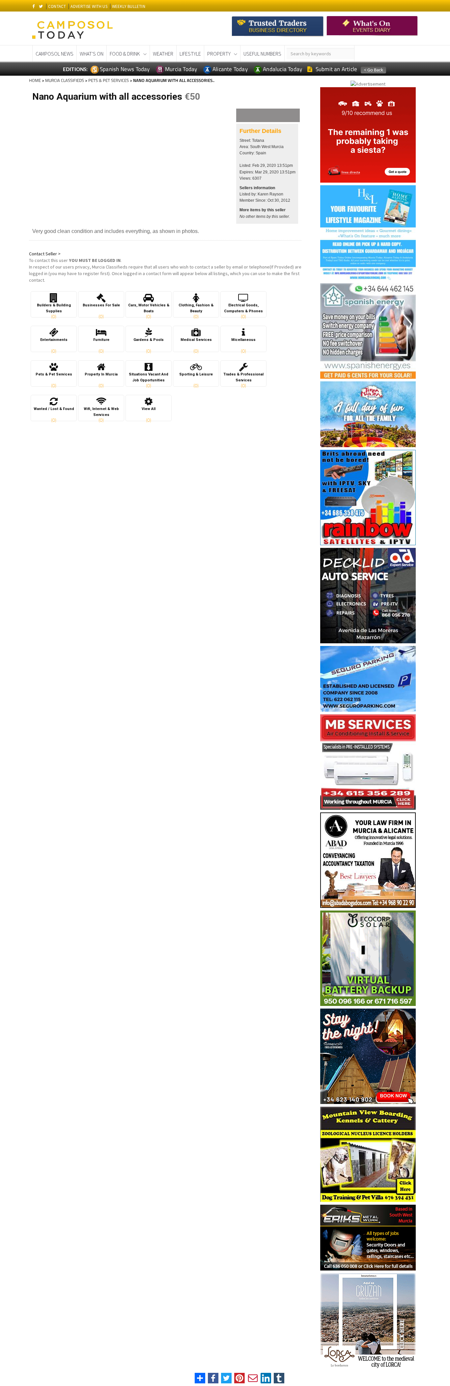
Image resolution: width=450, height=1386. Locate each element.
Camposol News (54, 53)
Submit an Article (335, 69)
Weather (163, 53)
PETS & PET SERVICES (108, 80)
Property (219, 53)
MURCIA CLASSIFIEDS (64, 80)
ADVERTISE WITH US (88, 6)
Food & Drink (125, 53)
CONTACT (57, 6)
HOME (35, 80)
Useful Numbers (262, 53)
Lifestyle (190, 53)
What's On (91, 53)
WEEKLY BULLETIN (128, 6)
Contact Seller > (45, 254)
